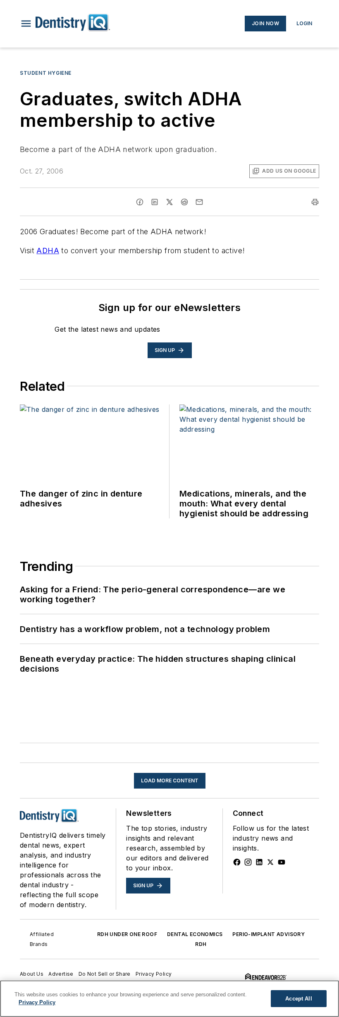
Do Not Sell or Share (105, 974)
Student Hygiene (46, 73)
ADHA (47, 250)
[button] (26, 23)
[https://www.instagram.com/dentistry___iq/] (248, 862)
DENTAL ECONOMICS (194, 934)
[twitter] (169, 202)
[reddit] (184, 202)
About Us (31, 974)
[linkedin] (154, 202)
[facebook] (140, 202)
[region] (169, 998)
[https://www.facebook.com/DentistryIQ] (237, 862)
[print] (315, 202)
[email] (199, 202)
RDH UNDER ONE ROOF (127, 934)
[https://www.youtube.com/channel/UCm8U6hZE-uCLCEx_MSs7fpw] (281, 862)
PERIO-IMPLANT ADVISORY (268, 934)
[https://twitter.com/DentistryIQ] (270, 862)
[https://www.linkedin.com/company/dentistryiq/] (259, 862)
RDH (200, 944)
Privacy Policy (154, 974)
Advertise (61, 974)
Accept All (298, 999)
